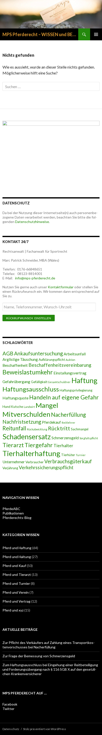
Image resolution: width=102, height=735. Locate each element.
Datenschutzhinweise (32, 222)
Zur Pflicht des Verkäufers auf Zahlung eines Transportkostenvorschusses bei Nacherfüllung (48, 644)
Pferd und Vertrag (16, 601)
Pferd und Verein (15, 592)
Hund (6, 407)
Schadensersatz (26, 436)
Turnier (81, 455)
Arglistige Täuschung (20, 359)
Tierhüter (68, 455)
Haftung (84, 380)
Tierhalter (63, 445)
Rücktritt (59, 428)
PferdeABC (11, 509)
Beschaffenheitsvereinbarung (59, 365)
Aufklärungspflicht (52, 360)
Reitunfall (14, 428)
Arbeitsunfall (75, 354)
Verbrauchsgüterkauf (68, 461)
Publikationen (13, 513)
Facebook (9, 704)
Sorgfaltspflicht (88, 438)
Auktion (70, 359)
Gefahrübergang (16, 381)
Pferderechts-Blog (16, 517)
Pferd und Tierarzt (16, 574)
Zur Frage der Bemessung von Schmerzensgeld (38, 656)
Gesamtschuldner (59, 382)
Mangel (47, 405)
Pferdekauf (51, 422)
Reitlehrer (68, 422)
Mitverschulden (26, 414)
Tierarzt (13, 444)
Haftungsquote (15, 398)
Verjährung (10, 468)
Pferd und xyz (13, 610)
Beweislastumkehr (27, 372)
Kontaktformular (61, 287)
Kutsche (17, 407)
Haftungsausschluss (30, 389)
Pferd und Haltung (16, 557)
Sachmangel (79, 429)
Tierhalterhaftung (31, 453)
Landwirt (29, 406)
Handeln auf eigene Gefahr (64, 397)
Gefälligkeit (39, 382)
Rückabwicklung (37, 429)
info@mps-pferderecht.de (34, 278)
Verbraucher (35, 462)
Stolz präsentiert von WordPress (44, 729)
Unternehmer (13, 462)
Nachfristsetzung (21, 422)
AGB (7, 353)
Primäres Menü (96, 34)
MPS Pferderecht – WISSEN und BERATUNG (40, 34)
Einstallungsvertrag (69, 373)
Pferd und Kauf (14, 566)
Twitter (8, 709)
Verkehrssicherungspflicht (46, 467)
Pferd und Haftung (16, 548)
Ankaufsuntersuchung (38, 353)
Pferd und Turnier (16, 583)
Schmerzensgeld (65, 438)
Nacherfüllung (68, 414)
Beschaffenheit (15, 365)
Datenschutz (10, 729)
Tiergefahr (39, 444)
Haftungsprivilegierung (76, 390)
